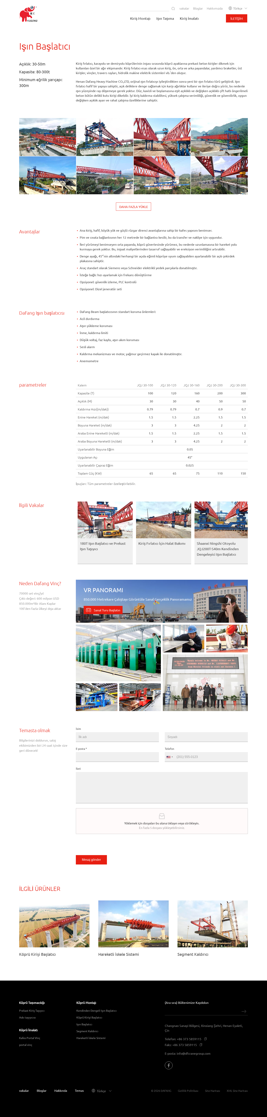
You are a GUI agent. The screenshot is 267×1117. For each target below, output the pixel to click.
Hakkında (60, 1090)
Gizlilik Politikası (188, 1090)
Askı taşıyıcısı (27, 1017)
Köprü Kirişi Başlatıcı (89, 1017)
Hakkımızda (215, 8)
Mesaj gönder (91, 859)
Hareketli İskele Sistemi (91, 1038)
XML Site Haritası (237, 1090)
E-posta (81, 748)
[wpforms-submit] (244, 1011)
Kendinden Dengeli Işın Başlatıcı (96, 1010)
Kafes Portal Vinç (29, 1038)
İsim (78, 728)
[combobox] (169, 757)
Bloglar (198, 8)
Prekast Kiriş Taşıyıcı (32, 1010)
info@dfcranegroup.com (194, 1053)
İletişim (236, 18)
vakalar (184, 8)
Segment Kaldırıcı (87, 1031)
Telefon (169, 748)
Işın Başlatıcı (84, 1024)
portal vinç (25, 1044)
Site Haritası (212, 1090)
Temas (79, 1090)
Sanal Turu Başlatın (106, 610)
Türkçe (237, 8)
